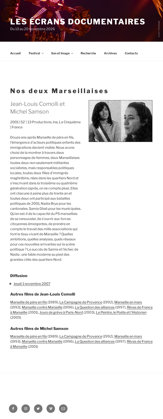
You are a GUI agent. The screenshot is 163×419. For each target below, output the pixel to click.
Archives (110, 53)
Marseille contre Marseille (42, 307)
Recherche (88, 53)
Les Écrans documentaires (78, 21)
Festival (34, 53)
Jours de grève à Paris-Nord (61, 312)
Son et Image (60, 53)
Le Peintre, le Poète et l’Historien (121, 312)
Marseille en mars (128, 302)
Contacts (131, 53)
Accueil (15, 53)
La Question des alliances (95, 307)
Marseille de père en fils (28, 302)
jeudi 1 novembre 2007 (32, 284)
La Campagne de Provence (80, 302)
